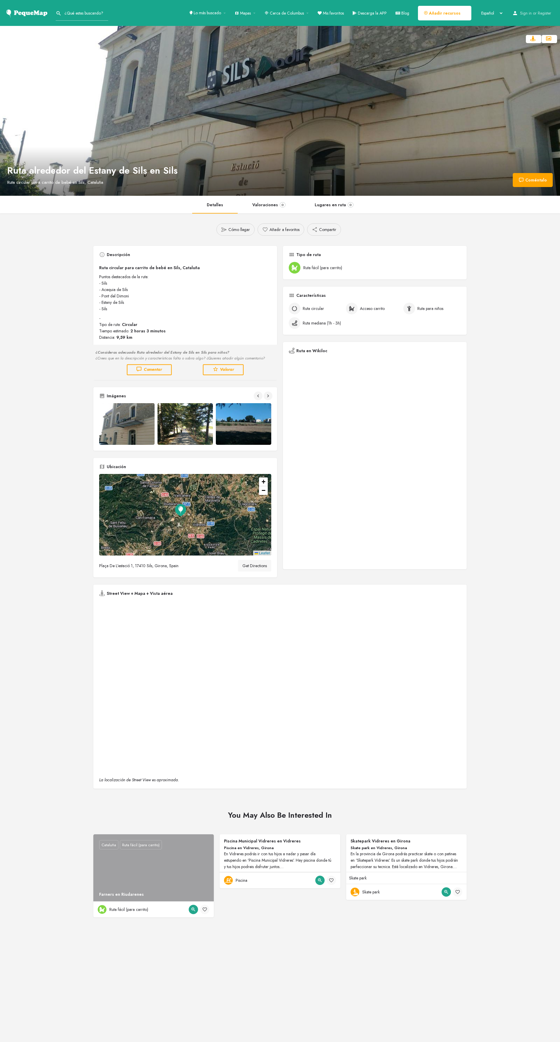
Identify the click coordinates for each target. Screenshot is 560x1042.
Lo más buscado (206, 13)
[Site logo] (27, 12)
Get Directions (254, 566)
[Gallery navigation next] (269, 396)
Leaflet (264, 552)
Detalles (215, 205)
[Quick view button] (193, 909)
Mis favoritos (333, 13)
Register (544, 13)
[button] (185, 514)
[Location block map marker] (180, 510)
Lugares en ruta (333, 205)
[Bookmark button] (204, 909)
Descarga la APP (372, 13)
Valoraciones (268, 205)
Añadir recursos (444, 13)
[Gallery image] (127, 424)
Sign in (526, 13)
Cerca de (286, 13)
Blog (404, 13)
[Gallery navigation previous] (259, 396)
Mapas (245, 13)
